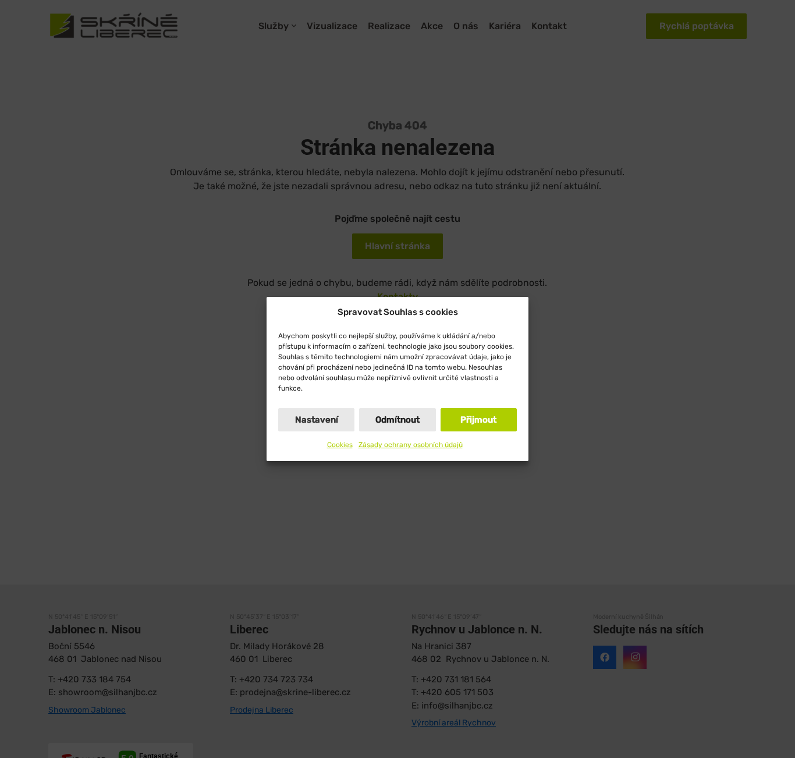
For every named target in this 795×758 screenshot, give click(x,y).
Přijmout (478, 420)
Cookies (340, 445)
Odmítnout (397, 420)
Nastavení (316, 420)
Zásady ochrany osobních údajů (411, 445)
